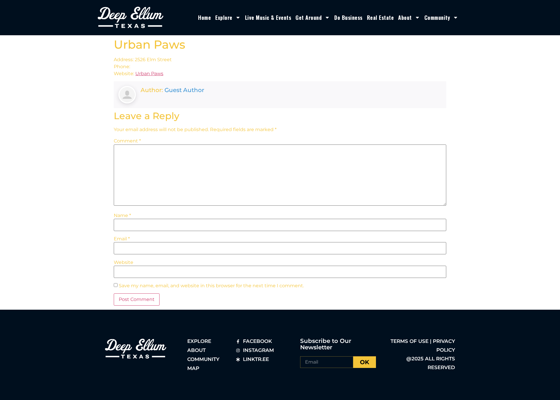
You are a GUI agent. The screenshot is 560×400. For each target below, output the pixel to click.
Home (204, 17)
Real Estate (380, 17)
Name (122, 215)
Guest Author (184, 90)
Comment (127, 141)
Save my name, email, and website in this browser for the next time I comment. (211, 285)
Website (123, 262)
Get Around (308, 17)
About (405, 17)
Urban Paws (149, 73)
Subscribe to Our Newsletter (325, 344)
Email (122, 239)
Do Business (348, 17)
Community (437, 17)
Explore (223, 17)
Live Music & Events (268, 17)
